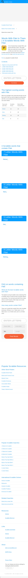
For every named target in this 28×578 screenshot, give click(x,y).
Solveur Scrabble (6, 480)
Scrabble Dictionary (6, 381)
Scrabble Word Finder (7, 372)
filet (3, 118)
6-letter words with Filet (7, 68)
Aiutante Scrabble (6, 486)
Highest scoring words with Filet (9, 64)
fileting (4, 115)
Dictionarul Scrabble (6, 491)
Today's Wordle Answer (7, 389)
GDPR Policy (8, 552)
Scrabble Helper (5, 386)
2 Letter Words (5, 468)
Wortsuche (4, 483)
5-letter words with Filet (7, 69)
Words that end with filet (7, 504)
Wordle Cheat (5, 378)
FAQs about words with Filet (9, 73)
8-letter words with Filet (7, 71)
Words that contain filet (7, 501)
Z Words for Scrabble (7, 448)
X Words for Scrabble (7, 451)
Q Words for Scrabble (7, 454)
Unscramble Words (6, 383)
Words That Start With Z (7, 457)
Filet (3, 57)
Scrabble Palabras (6, 488)
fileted (3, 108)
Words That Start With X (7, 465)
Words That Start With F (7, 462)
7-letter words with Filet (7, 66)
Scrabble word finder (10, 529)
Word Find (8, 2)
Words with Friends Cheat (8, 375)
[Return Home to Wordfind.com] (2, 2)
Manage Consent (9, 567)
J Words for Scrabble (7, 446)
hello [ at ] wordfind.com (11, 547)
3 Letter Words (5, 470)
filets (3, 112)
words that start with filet (18, 54)
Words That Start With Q (7, 459)
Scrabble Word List (9, 518)
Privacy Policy (8, 560)
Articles (7, 514)
